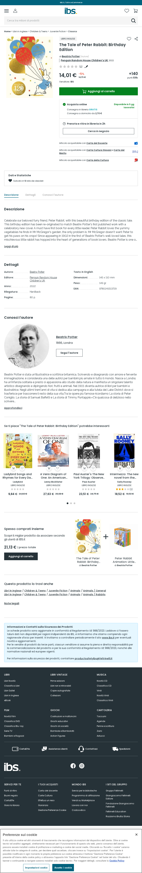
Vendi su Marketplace (83, 800)
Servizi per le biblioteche (84, 790)
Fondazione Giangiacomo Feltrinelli (120, 805)
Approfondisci (13, 408)
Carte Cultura (45, 795)
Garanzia (43, 805)
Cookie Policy (116, 860)
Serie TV (8, 730)
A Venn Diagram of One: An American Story (53, 476)
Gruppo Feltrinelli (114, 790)
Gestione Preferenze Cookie (52, 810)
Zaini (99, 730)
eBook (7, 700)
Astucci (101, 735)
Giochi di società (59, 726)
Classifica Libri (12, 685)
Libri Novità (9, 680)
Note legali (11, 603)
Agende (101, 721)
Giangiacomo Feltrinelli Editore (118, 797)
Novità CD (102, 680)
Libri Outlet (9, 690)
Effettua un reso (46, 800)
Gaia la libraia (11, 805)
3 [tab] (74, 503)
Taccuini (101, 716)
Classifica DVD (12, 721)
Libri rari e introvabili (60, 685)
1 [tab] (29, 95)
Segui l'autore (69, 353)
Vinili (99, 690)
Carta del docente (47, 790)
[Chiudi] (136, 834)
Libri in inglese (12, 590)
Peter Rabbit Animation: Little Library (123, 560)
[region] (71, 851)
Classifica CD (104, 685)
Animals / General (94, 590)
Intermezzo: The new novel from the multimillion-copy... (124, 476)
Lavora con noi (80, 805)
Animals (75, 590)
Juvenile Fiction (58, 590)
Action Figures (57, 735)
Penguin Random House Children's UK (84, 60)
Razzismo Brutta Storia (118, 816)
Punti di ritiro (10, 790)
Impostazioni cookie (36, 867)
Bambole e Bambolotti (62, 730)
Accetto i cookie (63, 867)
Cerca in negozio (98, 131)
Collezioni (55, 695)
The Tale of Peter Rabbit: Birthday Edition (88, 560)
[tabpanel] (29, 67)
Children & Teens (35, 590)
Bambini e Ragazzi (14, 735)
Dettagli (30, 195)
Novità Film (10, 716)
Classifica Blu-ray (14, 726)
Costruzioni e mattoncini (63, 716)
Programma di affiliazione (86, 795)
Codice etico (78, 810)
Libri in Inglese (11, 695)
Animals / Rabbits (94, 594)
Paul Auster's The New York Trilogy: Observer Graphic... (88, 476)
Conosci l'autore (52, 195)
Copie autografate (60, 690)
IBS (72, 81)
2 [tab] (71, 503)
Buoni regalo (11, 795)
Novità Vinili (103, 695)
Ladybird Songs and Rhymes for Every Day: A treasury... (18, 476)
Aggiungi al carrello (101, 91)
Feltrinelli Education (116, 811)
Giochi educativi (59, 721)
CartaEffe (9, 800)
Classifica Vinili (105, 700)
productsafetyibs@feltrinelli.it (93, 658)
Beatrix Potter (71, 56)
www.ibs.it (108, 637)
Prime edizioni (57, 680)
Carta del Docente (96, 143)
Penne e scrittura (105, 726)
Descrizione (11, 195)
